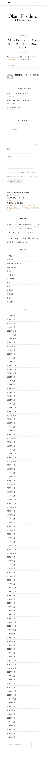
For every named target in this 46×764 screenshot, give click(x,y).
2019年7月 (11, 599)
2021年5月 (11, 526)
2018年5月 (11, 645)
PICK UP (10, 256)
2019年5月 (11, 607)
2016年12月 (11, 691)
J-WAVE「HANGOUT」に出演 (17, 94)
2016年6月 (11, 710)
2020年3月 (11, 580)
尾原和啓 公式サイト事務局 (27, 75)
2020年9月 (11, 557)
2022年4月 (11, 484)
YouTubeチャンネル (14, 263)
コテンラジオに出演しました (17, 242)
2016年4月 (11, 718)
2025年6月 (11, 354)
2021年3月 (11, 534)
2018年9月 (11, 634)
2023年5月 (11, 434)
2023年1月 (11, 450)
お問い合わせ (13, 195)
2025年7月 (11, 350)
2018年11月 (11, 626)
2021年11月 (11, 503)
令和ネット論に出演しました (16, 107)
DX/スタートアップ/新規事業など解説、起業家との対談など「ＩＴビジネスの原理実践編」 (23, 207)
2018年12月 (11, 622)
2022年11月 (11, 457)
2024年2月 (11, 400)
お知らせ (10, 271)
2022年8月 (11, 469)
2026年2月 (11, 323)
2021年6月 (11, 522)
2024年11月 (11, 369)
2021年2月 (11, 538)
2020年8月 (11, 561)
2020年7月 (11, 565)
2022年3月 (11, 488)
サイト (9, 164)
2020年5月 (11, 572)
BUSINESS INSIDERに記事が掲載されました (23, 238)
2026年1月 (11, 327)
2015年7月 (11, 733)
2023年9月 (11, 419)
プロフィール (13, 200)
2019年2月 (11, 614)
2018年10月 (11, 630)
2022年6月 (11, 476)
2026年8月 (11, 316)
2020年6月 (11, 568)
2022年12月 (11, 453)
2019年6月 (11, 603)
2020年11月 (11, 549)
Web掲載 (10, 259)
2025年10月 (11, 339)
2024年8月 (11, 381)
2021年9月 (11, 511)
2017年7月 (11, 676)
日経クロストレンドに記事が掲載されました (23, 224)
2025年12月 (11, 331)
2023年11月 (11, 411)
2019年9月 (11, 595)
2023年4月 (11, 438)
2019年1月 (11, 618)
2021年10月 (11, 507)
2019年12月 (11, 588)
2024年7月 (11, 385)
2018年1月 (11, 657)
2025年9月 (11, 342)
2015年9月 (11, 726)
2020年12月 (11, 545)
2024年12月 (11, 365)
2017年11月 (11, 664)
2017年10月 (11, 668)
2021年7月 (11, 519)
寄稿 (8, 282)
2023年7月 (11, 427)
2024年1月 (11, 404)
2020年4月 (11, 576)
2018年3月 (11, 653)
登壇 (8, 298)
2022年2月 (11, 492)
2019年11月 (11, 591)
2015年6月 (11, 737)
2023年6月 (11, 430)
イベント (10, 275)
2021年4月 (11, 530)
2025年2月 (11, 362)
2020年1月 (11, 584)
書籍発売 (10, 290)
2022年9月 (11, 465)
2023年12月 (11, 408)
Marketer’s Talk (14, 59)
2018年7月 (11, 637)
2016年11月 (11, 695)
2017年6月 (11, 680)
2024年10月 (11, 373)
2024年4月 (11, 396)
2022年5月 (11, 480)
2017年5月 (11, 683)
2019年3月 (11, 611)
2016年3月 (11, 722)
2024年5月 (11, 392)
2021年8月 (11, 515)
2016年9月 (11, 703)
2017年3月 (11, 687)
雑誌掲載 (10, 302)
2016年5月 (11, 714)
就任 (8, 286)
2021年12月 (11, 499)
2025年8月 (11, 346)
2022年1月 (11, 496)
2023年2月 (11, 446)
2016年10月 (11, 699)
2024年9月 (11, 377)
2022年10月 (11, 461)
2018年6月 (11, 641)
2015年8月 (11, 729)
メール (9, 156)
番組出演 (23, 35)
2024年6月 (11, 388)
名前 (9, 149)
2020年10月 (11, 553)
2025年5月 (11, 358)
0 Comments (10, 65)
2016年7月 (11, 706)
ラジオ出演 (11, 279)
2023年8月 (11, 423)
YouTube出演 (11, 267)
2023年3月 (11, 442)
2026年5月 (11, 319)
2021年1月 (11, 542)
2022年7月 (11, 473)
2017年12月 (11, 660)
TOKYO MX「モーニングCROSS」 (18, 100)
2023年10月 (11, 415)
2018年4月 (11, 649)
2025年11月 (11, 335)
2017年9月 (11, 672)
